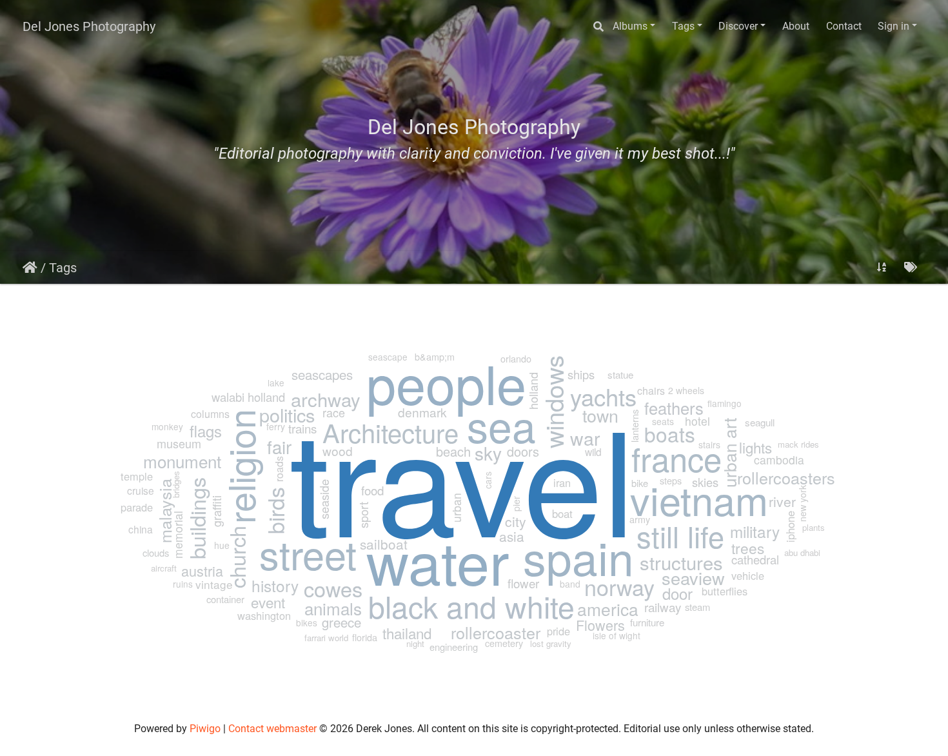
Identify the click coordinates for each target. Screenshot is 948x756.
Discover (738, 26)
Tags (683, 26)
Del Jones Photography (89, 26)
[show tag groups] (910, 267)
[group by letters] (881, 267)
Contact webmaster (272, 728)
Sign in (893, 26)
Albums (630, 26)
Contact (844, 26)
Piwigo (205, 728)
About (795, 26)
